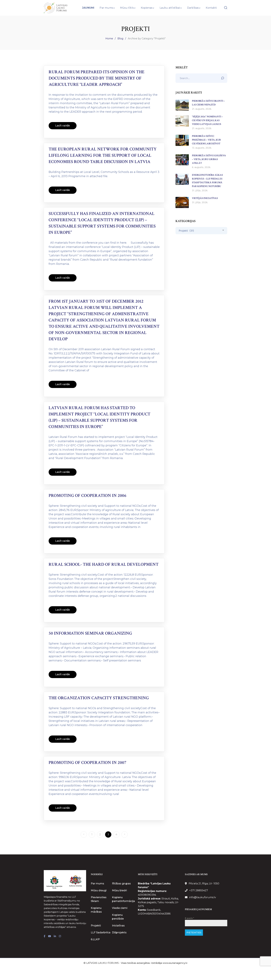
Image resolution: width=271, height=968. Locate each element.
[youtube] (49, 936)
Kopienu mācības (96, 909)
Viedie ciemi (119, 907)
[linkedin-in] (55, 936)
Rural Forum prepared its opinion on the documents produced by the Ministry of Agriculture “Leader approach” (96, 78)
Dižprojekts (119, 932)
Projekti (96, 925)
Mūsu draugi (98, 890)
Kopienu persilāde (118, 916)
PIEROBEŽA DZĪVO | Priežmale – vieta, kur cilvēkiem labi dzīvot (206, 139)
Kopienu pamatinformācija (123, 899)
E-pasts (189, 918)
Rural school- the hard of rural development (104, 564)
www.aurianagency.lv (175, 962)
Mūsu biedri (119, 890)
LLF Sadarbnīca (100, 932)
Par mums (97, 883)
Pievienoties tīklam (98, 899)
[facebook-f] (44, 936)
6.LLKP (95, 939)
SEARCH (223, 77)
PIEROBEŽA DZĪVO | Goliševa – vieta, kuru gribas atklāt (209, 159)
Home (109, 38)
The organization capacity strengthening (99, 698)
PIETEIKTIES (193, 932)
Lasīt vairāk (62, 125)
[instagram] (60, 936)
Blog (120, 38)
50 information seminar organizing (90, 633)
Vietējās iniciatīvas (205, 198)
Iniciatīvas (118, 925)
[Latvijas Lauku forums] (55, 7)
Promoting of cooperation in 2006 (87, 495)
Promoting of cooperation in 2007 (87, 762)
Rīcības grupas (121, 883)
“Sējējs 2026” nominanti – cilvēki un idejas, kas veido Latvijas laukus (207, 120)
